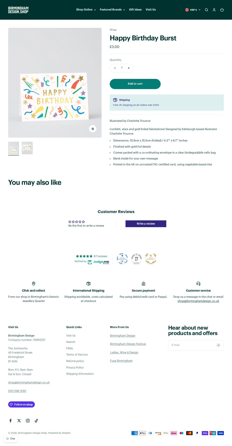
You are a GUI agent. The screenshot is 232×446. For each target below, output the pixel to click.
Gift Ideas (135, 9)
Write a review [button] (146, 223)
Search (70, 342)
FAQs (69, 348)
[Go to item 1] (13, 148)
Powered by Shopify (59, 433)
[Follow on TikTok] (36, 420)
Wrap (113, 30)
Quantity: (116, 60)
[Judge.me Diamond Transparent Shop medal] (122, 258)
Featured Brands (111, 9)
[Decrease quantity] (115, 68)
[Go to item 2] (27, 148)
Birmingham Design (122, 335)
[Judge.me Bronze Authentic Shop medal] (150, 258)
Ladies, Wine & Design (124, 352)
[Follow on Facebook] (10, 420)
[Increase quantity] (129, 68)
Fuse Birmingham (121, 360)
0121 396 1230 (17, 391)
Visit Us (151, 9)
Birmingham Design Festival (128, 344)
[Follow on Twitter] (19, 420)
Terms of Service (77, 354)
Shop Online (84, 9)
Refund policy (75, 361)
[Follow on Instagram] (27, 420)
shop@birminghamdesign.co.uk (198, 301)
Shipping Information (80, 374)
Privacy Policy (75, 367)
